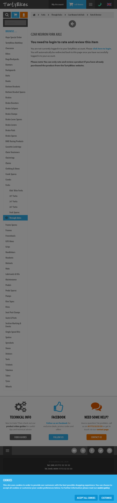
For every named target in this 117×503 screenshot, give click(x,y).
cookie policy (103, 487)
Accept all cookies (86, 498)
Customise (106, 498)
